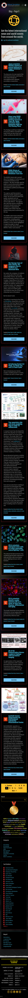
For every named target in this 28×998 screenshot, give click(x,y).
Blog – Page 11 (14, 12)
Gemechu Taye (9, 881)
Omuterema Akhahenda (12, 891)
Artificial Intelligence (22, 818)
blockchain (8, 822)
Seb (6, 914)
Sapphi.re (24, 989)
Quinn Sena (8, 873)
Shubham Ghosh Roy (11, 509)
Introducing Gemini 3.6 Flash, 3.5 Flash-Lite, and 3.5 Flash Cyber (16, 366)
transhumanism (14, 834)
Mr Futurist (6, 941)
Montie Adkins (9, 920)
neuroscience (21, 85)
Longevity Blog (7, 939)
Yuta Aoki (9, 85)
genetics (5, 566)
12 (9, 788)
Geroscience (6, 937)
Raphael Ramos (10, 905)
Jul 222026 (5, 67)
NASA (9, 830)
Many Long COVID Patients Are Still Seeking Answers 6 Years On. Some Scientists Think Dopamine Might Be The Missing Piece (15, 121)
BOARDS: (16, 976)
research (11, 832)
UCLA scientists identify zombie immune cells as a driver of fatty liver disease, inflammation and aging (16, 602)
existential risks (6, 824)
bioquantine (5, 820)
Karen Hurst (8, 885)
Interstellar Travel (5, 828)
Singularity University (8, 853)
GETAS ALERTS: (17, 971)
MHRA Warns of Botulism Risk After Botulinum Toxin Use (15, 172)
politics (15, 830)
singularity (16, 832)
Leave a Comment (7, 87)
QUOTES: (16, 985)
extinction (10, 824)
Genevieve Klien (9, 868)
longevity (5, 830)
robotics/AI (6, 334)
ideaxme (16, 826)
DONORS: (9, 976)
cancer (16, 822)
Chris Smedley (9, 924)
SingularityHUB (7, 946)
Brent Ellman (9, 912)
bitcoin (4, 822)
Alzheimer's (10, 818)
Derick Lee (8, 899)
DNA (4, 849)
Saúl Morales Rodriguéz (12, 870)
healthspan (8, 826)
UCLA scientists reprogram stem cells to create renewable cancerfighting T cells (16, 548)
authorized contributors (13, 40)
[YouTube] (17, 992)
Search (25, 799)
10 (24, 785)
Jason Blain (9, 918)
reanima (18, 830)
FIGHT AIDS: (6, 978)
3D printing (6, 844)
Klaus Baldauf (9, 893)
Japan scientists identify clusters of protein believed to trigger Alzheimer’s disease (15, 67)
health (15, 332)
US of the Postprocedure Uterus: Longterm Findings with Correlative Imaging (16, 654)
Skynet (5, 855)
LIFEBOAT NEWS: (18, 968)
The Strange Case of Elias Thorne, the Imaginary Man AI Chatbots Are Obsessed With (15, 266)
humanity (12, 826)
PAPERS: (16, 983)
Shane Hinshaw (9, 903)
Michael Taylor (10, 231)
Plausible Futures (7, 944)
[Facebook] (8, 992)
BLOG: (16, 974)
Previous (9, 785)
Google (20, 824)
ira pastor (10, 828)
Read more (14, 91)
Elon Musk (6, 852)
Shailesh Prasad (10, 877)
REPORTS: (17, 978)
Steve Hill (8, 910)
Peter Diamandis (7, 847)
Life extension (18, 828)
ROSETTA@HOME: (4, 983)
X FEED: (5, 974)
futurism (16, 378)
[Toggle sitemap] (23, 5)
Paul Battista (9, 879)
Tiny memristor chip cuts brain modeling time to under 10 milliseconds (15, 425)
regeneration (6, 832)
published (16, 441)
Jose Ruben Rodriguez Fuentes (13, 887)
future (14, 824)
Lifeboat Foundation (10, 989)
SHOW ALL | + (5, 926)
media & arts (19, 332)
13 (12, 788)
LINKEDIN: (5, 971)
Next (13, 790)
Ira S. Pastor (9, 922)
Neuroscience (11, 830)
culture (23, 822)
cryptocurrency (19, 822)
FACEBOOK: (5, 968)
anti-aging (15, 819)
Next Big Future (7, 942)
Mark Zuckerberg (7, 856)
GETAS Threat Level (14, 962)
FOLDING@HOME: (5, 980)
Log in (4, 40)
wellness (21, 834)
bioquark (11, 821)
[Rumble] (20, 992)
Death (25, 822)
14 (15, 788)
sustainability (23, 832)
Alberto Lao (8, 901)
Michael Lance (9, 916)
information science (7, 511)
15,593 (20, 788)
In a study (14, 308)
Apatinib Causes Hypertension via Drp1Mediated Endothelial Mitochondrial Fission (15, 719)
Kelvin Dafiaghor (10, 883)
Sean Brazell (9, 909)
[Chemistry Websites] (14, 809)
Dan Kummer (9, 889)
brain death (12, 822)
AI (7, 819)
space (9, 334)
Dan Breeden (9, 875)
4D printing (6, 846)
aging (5, 819)
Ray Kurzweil (6, 850)
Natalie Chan (9, 907)
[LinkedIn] (14, 992)
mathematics (14, 511)
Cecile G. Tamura (10, 378)
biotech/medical (15, 85)
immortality (21, 826)
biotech (16, 821)
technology (8, 834)
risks (13, 832)
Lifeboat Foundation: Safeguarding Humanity (10, 5)
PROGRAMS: (17, 980)
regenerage (23, 830)
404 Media (8, 301)
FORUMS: (10, 985)
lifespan (24, 828)
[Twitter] (11, 992)
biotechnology (22, 821)
